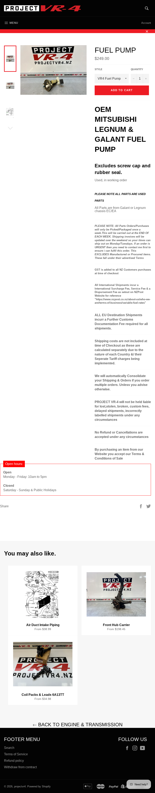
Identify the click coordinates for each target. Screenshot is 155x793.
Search (9, 747)
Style (98, 69)
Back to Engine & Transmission (80, 724)
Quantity (137, 69)
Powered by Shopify (39, 786)
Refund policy (14, 760)
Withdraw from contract (20, 767)
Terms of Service (16, 754)
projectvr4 (20, 786)
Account (146, 22)
